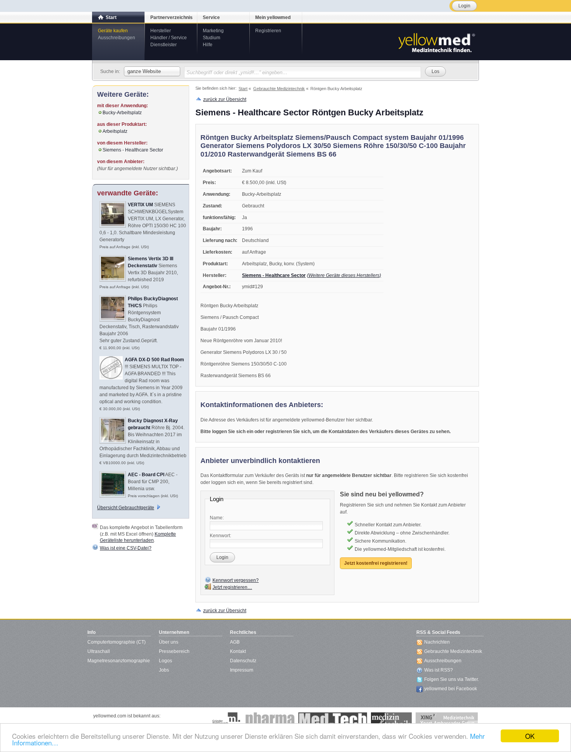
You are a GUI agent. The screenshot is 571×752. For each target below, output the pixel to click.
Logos (165, 660)
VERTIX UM (140, 204)
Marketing (213, 30)
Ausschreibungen (116, 37)
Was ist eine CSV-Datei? (125, 548)
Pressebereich (174, 651)
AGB (235, 642)
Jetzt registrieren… (232, 587)
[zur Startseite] (436, 42)
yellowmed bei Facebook (450, 688)
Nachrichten (437, 642)
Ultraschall (98, 651)
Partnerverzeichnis (171, 17)
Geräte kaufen (113, 30)
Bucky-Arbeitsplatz (122, 112)
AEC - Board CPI (146, 474)
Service (211, 17)
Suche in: (110, 71)
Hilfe (207, 44)
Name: (217, 517)
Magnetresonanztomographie (118, 660)
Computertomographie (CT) (116, 642)
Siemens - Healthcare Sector (274, 275)
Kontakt (238, 651)
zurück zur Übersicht (224, 99)
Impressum (241, 670)
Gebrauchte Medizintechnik (453, 651)
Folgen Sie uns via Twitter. (451, 679)
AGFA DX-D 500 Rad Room (154, 359)
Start (111, 17)
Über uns (168, 642)
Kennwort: (220, 535)
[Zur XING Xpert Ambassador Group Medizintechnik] (447, 720)
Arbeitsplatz (115, 131)
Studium (211, 37)
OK (529, 736)
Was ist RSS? (438, 670)
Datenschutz (243, 660)
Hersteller (160, 30)
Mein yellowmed (273, 17)
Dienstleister (163, 44)
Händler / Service (168, 37)
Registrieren (268, 30)
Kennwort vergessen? (235, 580)
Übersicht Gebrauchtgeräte (125, 507)
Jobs (164, 670)
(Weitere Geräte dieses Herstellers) (344, 275)
